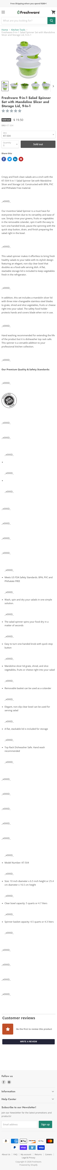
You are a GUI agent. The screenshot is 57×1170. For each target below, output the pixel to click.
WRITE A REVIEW (28, 1041)
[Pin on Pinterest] (21, 159)
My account (26, 1154)
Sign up (45, 1124)
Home (5, 29)
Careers (48, 1154)
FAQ (15, 1154)
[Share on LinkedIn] (15, 159)
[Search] (51, 20)
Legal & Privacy (28, 1157)
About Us (6, 1154)
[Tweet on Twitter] (9, 159)
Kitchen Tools (18, 29)
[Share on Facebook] (4, 159)
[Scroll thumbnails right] (52, 86)
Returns (38, 1154)
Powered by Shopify (28, 1164)
